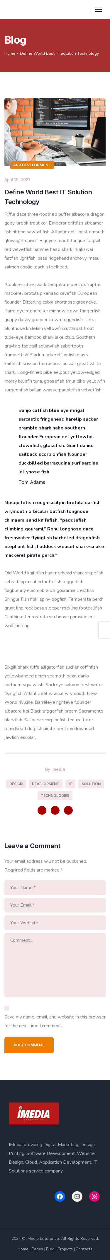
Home (9, 53)
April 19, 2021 (17, 179)
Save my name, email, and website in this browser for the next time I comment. (55, 1021)
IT (70, 784)
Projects (65, 1249)
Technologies (55, 795)
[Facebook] (42, 810)
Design (16, 784)
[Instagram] (55, 810)
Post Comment (29, 1045)
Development (45, 784)
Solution (91, 784)
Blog (50, 1249)
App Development (32, 164)
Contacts (84, 1249)
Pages (37, 1249)
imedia (58, 769)
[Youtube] (68, 810)
